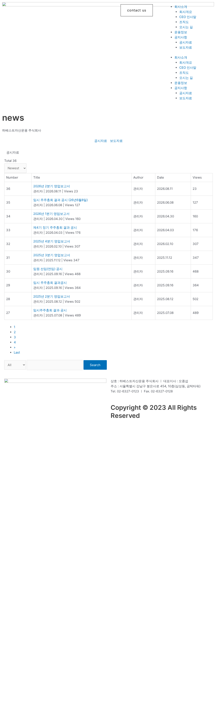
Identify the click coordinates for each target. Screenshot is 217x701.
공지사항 (180, 37)
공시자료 (185, 42)
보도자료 (185, 47)
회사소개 (180, 7)
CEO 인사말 (187, 17)
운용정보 (180, 32)
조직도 (184, 22)
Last (17, 352)
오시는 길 (186, 27)
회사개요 (185, 12)
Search (95, 365)
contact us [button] (136, 10)
